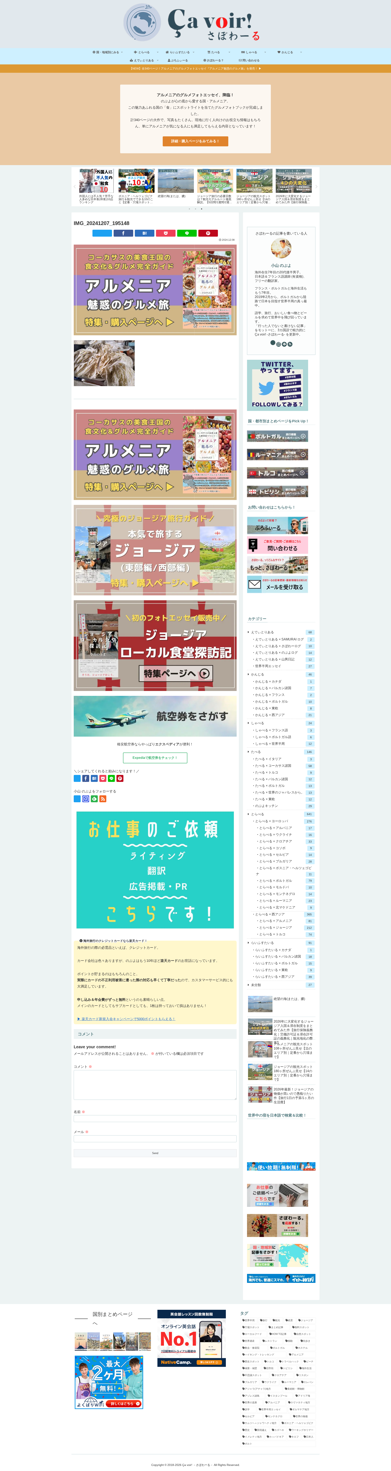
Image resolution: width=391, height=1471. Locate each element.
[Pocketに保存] (166, 233)
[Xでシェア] (102, 233)
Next (316, 187)
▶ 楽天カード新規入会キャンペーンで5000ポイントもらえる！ (126, 1019)
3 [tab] (202, 209)
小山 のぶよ (281, 265)
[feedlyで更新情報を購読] (94, 798)
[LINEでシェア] (187, 233)
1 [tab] (189, 209)
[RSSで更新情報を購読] (102, 798)
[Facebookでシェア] (123, 233)
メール (81, 1132)
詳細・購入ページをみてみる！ (195, 141)
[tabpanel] (97, 186)
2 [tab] (195, 209)
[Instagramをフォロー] (85, 798)
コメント (83, 1067)
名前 (79, 1112)
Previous (74, 187)
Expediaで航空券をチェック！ (155, 757)
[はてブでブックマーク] (144, 233)
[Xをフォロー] (77, 798)
